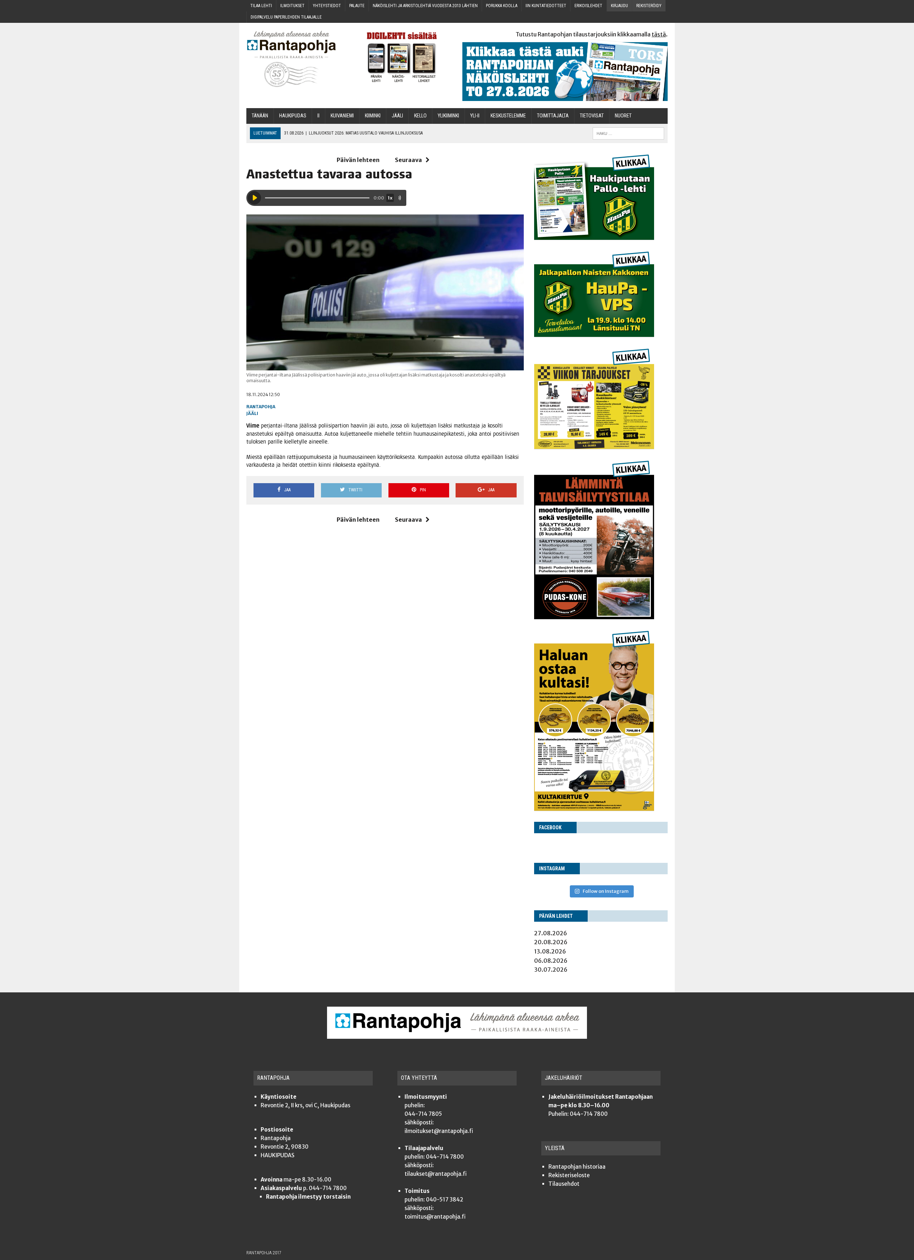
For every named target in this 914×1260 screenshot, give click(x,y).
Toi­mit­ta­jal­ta (553, 116)
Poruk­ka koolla (501, 5)
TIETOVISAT (592, 116)
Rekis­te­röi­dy (649, 5)
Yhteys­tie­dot (327, 5)
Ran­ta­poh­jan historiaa (577, 1166)
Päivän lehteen (358, 159)
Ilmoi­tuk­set (292, 5)
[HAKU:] (628, 133)
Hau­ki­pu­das (292, 116)
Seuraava (408, 159)
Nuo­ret (623, 116)
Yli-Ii (474, 116)
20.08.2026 (550, 942)
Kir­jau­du (619, 5)
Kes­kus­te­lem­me (508, 116)
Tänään (260, 116)
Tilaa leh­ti (261, 5)
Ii (318, 116)
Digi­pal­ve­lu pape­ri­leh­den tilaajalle (286, 17)
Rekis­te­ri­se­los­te (569, 1175)
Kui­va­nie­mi (342, 116)
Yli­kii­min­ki (448, 116)
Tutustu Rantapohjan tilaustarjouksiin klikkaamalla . (592, 34)
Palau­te (357, 5)
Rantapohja (260, 406)
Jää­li (397, 116)
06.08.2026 (550, 960)
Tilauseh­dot (563, 1183)
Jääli (252, 413)
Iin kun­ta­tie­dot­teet (546, 5)
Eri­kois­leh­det (588, 5)
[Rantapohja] (296, 59)
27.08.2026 (550, 933)
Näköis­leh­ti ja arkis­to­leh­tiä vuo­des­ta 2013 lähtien (425, 5)
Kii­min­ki (373, 116)
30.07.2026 (550, 969)
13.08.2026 (550, 951)
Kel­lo (420, 116)
